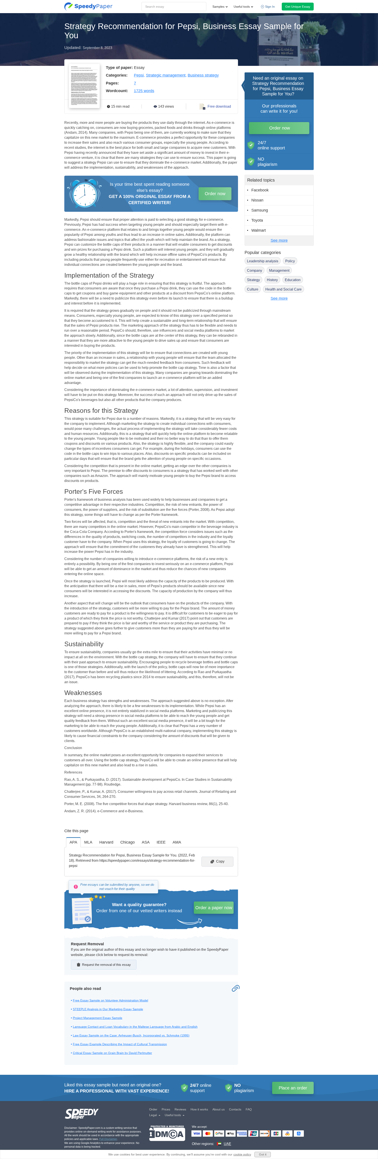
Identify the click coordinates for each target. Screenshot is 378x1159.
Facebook (260, 190)
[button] (88, 6)
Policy (290, 261)
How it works (199, 1109)
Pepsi (139, 75)
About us (218, 1109)
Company (254, 270)
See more (279, 240)
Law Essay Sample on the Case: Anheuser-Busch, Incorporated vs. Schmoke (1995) (131, 1035)
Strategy (253, 280)
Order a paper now (213, 907)
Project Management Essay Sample (97, 1018)
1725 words (144, 91)
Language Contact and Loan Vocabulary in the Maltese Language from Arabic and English (135, 1026)
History (272, 280)
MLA (88, 842)
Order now (215, 193)
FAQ (249, 1109)
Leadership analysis (262, 261)
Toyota (257, 220)
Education (293, 280)
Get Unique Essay (297, 6)
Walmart (258, 230)
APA (73, 842)
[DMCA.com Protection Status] (167, 1136)
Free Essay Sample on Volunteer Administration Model (110, 1000)
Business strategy (203, 75)
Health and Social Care (283, 289)
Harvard (106, 842)
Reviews (180, 1109)
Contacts (235, 1109)
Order (153, 1109)
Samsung (259, 210)
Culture (252, 289)
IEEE (161, 842)
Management (279, 270)
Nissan (257, 200)
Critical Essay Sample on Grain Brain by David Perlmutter (112, 1053)
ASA (146, 842)
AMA (177, 842)
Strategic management (166, 75)
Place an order (293, 1087)
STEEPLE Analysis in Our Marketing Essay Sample (108, 1009)
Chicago (127, 842)
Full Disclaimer (108, 1139)
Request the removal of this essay (106, 964)
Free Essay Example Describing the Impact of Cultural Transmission (120, 1044)
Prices (166, 1109)
